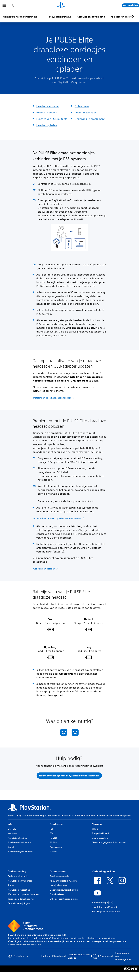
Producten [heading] (56, 824)
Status (11, 885)
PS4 (52, 833)
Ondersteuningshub (17, 876)
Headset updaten (46, 112)
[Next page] (132, 16)
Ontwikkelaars (57, 894)
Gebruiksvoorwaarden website (79, 956)
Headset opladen (46, 125)
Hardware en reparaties (59, 815)
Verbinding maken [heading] (103, 871)
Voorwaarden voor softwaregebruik (123, 956)
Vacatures (13, 833)
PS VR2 (53, 837)
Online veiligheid (100, 837)
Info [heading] (10, 824)
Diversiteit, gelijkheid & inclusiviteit (109, 842)
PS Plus (53, 842)
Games (53, 851)
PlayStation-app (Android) (104, 907)
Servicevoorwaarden (60, 876)
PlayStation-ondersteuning (30, 815)
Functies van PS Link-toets (51, 118)
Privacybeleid (59, 956)
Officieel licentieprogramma (64, 898)
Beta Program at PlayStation (106, 911)
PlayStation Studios (17, 837)
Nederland (19, 956)
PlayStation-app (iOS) (102, 902)
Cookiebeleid (106, 956)
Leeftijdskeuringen (59, 885)
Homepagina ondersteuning (20, 16)
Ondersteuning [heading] (17, 871)
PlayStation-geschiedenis (20, 851)
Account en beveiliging (91, 16)
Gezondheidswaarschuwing (64, 889)
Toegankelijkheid (100, 833)
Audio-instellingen (85, 112)
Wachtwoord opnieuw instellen (23, 894)
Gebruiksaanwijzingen (19, 903)
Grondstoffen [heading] (58, 871)
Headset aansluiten (47, 106)
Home (11, 815)
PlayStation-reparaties (19, 889)
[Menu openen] (4, 5)
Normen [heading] (97, 824)
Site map (95, 956)
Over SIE (12, 828)
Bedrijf (11, 846)
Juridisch (45, 956)
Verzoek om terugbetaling (20, 898)
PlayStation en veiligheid (20, 880)
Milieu (95, 828)
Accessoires (56, 846)
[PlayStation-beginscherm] (61, 5)
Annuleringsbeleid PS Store (63, 880)
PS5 (52, 828)
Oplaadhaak (82, 106)
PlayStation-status (60, 16)
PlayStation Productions (19, 842)
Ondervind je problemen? (90, 118)
